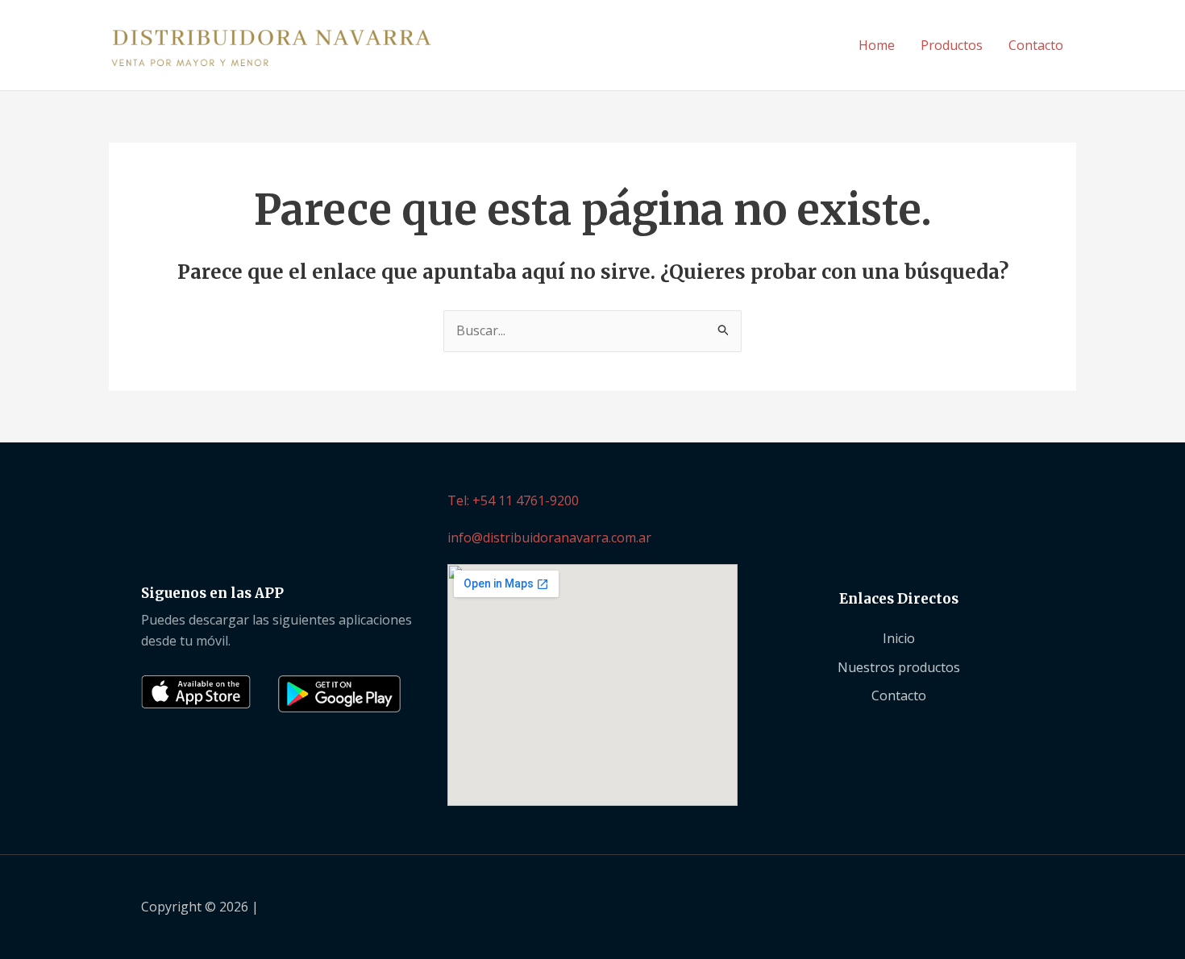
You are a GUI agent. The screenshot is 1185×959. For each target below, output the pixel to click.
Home (877, 45)
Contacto (1035, 45)
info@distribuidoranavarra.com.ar (549, 537)
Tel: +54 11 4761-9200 (513, 500)
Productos (952, 45)
